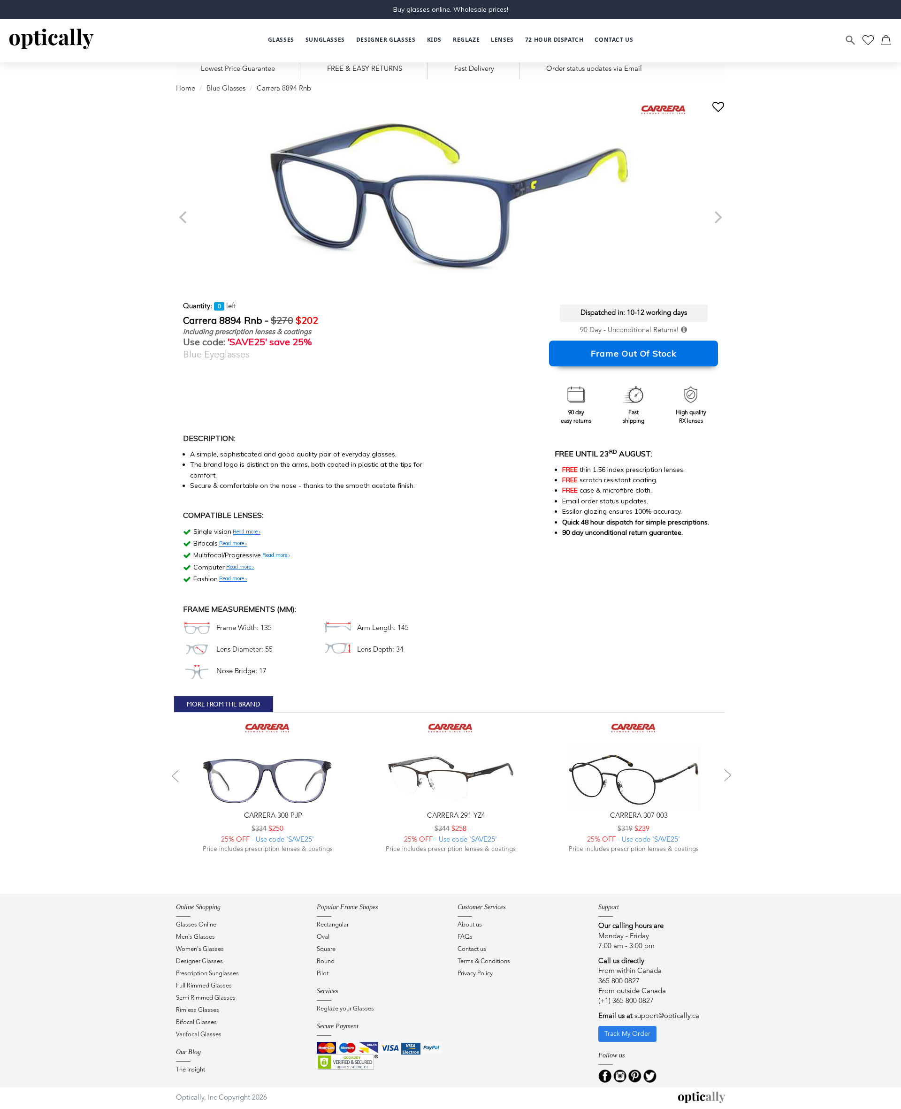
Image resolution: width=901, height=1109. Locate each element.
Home (185, 88)
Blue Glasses (225, 88)
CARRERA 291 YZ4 (455, 816)
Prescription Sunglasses (207, 974)
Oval (323, 937)
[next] (717, 217)
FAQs (465, 937)
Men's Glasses (195, 937)
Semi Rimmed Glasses (206, 998)
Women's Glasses (200, 949)
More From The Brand (223, 704)
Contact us (472, 949)
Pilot (322, 974)
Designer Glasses (199, 961)
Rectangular (333, 925)
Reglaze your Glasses (345, 1009)
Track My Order (627, 1034)
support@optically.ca (666, 1016)
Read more (246, 532)
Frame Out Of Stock (634, 353)
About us (470, 925)
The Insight (190, 1070)
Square (326, 949)
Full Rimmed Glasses (204, 986)
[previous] (184, 217)
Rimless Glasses (197, 1010)
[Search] (851, 40)
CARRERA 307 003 (638, 816)
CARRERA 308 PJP (272, 816)
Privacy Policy (475, 974)
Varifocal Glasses (198, 1035)
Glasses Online (196, 925)
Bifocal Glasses (196, 1022)
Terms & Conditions (484, 961)
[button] (434, 40)
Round (326, 961)
